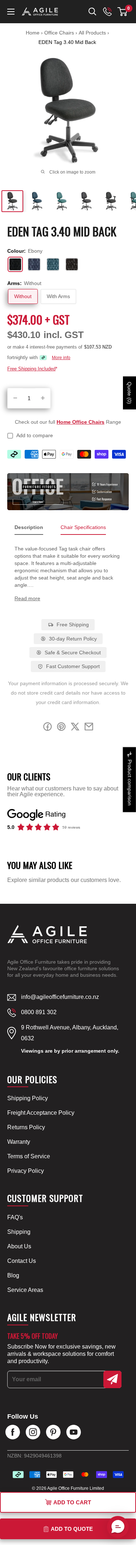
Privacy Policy (25, 1171)
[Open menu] (11, 12)
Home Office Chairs (80, 422)
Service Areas (25, 1290)
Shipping (18, 1232)
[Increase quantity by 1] (42, 398)
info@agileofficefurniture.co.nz (60, 997)
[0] (122, 11)
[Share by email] (89, 728)
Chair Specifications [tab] (83, 527)
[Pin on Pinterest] (61, 728)
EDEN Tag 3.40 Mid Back (67, 42)
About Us (19, 1246)
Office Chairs (59, 33)
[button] (122, 11)
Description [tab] (29, 527)
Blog (13, 1275)
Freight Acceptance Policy (40, 1113)
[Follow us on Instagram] (33, 1432)
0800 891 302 (39, 1012)
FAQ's (15, 1217)
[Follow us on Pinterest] (53, 1432)
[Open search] (92, 12)
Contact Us (21, 1261)
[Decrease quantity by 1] (15, 398)
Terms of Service (28, 1156)
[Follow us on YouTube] (73, 1432)
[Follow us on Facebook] (12, 1432)
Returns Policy (26, 1127)
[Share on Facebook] (47, 728)
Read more (27, 598)
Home (33, 33)
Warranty (18, 1142)
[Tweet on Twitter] (75, 728)
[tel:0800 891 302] (107, 12)
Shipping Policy (27, 1098)
